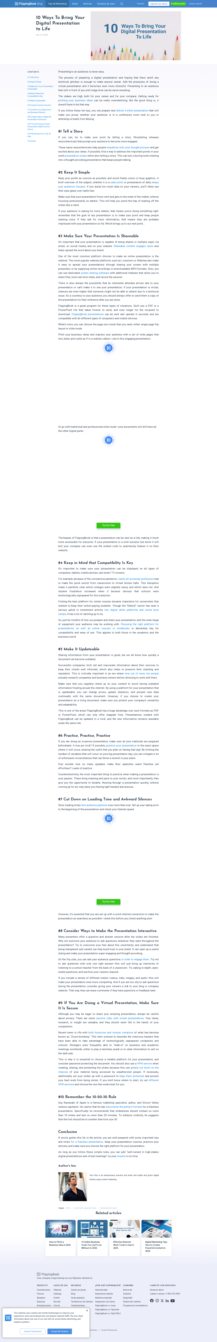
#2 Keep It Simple (34, 82)
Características (43, 1290)
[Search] (121, 4)
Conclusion (32, 141)
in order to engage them (135, 959)
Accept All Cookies (59, 1331)
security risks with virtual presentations (120, 1018)
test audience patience (94, 805)
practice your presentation (121, 745)
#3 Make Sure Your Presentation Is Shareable (40, 87)
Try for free (108, 525)
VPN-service (144, 1063)
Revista (56, 1301)
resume (121, 1156)
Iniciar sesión (195, 4)
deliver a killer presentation (132, 110)
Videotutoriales (78, 1305)
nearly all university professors (136, 578)
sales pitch (116, 182)
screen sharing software (95, 272)
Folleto (56, 1297)
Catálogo (57, 1294)
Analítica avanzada (103, 1297)
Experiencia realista (104, 1294)
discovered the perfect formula (124, 1106)
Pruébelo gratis (178, 4)
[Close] (87, 1310)
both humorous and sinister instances (110, 1032)
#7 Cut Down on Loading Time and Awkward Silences (39, 111)
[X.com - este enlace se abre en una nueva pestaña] (162, 1301)
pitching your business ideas (75, 100)
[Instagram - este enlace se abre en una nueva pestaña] (157, 1301)
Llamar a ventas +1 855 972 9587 (165, 1294)
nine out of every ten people (142, 673)
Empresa (41, 1301)
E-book (56, 1305)
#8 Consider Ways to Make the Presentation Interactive (39, 118)
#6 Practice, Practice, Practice (39, 105)
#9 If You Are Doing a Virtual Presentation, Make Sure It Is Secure (39, 126)
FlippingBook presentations (88, 314)
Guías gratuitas (78, 1297)
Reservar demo (157, 1290)
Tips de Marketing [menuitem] (57, 3)
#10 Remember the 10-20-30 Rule (39, 135)
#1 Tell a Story (33, 77)
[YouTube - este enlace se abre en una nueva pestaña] (173, 1301)
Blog (40, 4)
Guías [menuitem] (75, 3)
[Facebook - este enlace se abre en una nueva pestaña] (152, 1301)
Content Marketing (85, 1208)
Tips (68, 1208)
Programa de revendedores (135, 1305)
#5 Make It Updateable (36, 101)
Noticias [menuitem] (87, 3)
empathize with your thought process (127, 147)
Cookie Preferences (109, 1330)
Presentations (108, 1208)
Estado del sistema (132, 1301)
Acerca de (127, 1290)
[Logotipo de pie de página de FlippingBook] (48, 1274)
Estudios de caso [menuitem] (106, 3)
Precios (140, 4)
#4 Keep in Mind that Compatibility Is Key (36, 94)
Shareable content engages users (133, 246)
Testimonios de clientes (82, 1301)
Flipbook (57, 1290)
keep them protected (132, 1076)
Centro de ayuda (78, 1290)
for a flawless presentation (87, 1141)
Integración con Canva (105, 1301)
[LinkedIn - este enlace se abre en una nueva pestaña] (167, 1301)
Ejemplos (41, 1297)
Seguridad (127, 1297)
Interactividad (101, 1290)
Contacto (127, 1294)
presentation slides (76, 155)
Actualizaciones (44, 1305)
